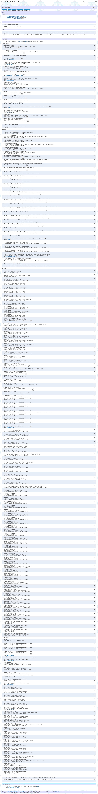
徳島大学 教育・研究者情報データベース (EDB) (16, 791)
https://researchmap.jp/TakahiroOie (13, 17)
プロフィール (4, 10)
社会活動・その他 (20, 10)
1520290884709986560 (19, 75)
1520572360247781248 (10, 684)
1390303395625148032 (22, 70)
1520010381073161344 (10, 64)
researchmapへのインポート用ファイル (59, 5)
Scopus (9, 107)
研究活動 (14, 10)
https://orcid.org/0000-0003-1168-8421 (14, 18)
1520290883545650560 (10, 665)
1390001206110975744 (10, 427)
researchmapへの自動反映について (76, 5)
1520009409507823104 (10, 655)
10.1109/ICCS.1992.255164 (10, 256)
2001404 (14, 70)
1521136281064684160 (10, 59)
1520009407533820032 (10, 660)
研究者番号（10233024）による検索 (12, 787)
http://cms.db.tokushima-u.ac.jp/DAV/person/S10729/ (17, 16)
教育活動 (9, 10)
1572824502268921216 (10, 709)
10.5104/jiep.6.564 (9, 75)
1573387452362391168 (10, 321)
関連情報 (25, 10)
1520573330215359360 (10, 54)
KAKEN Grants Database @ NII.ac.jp (17, 784)
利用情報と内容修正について (58, 791)
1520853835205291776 (10, 112)
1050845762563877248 (10, 80)
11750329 (38, 786)
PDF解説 (68, 5)
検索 (29, 10)
